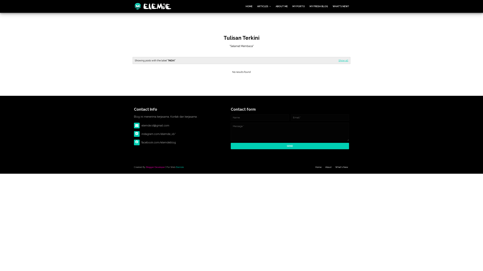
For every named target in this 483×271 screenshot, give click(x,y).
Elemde (180, 167)
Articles (262, 6)
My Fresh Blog (319, 6)
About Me (282, 6)
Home (249, 6)
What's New (341, 167)
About (328, 167)
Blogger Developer (155, 167)
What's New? (341, 6)
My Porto (298, 6)
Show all (343, 60)
